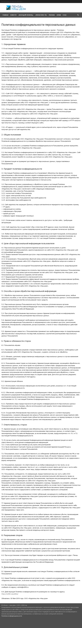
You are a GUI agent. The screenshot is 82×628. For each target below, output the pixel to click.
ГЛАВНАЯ (5, 15)
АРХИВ (59, 15)
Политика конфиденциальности (11, 616)
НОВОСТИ (13, 15)
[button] (78, 15)
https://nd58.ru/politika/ (9, 594)
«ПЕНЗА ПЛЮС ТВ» (41, 15)
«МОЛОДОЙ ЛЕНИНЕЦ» (25, 15)
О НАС (65, 15)
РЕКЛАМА (52, 15)
